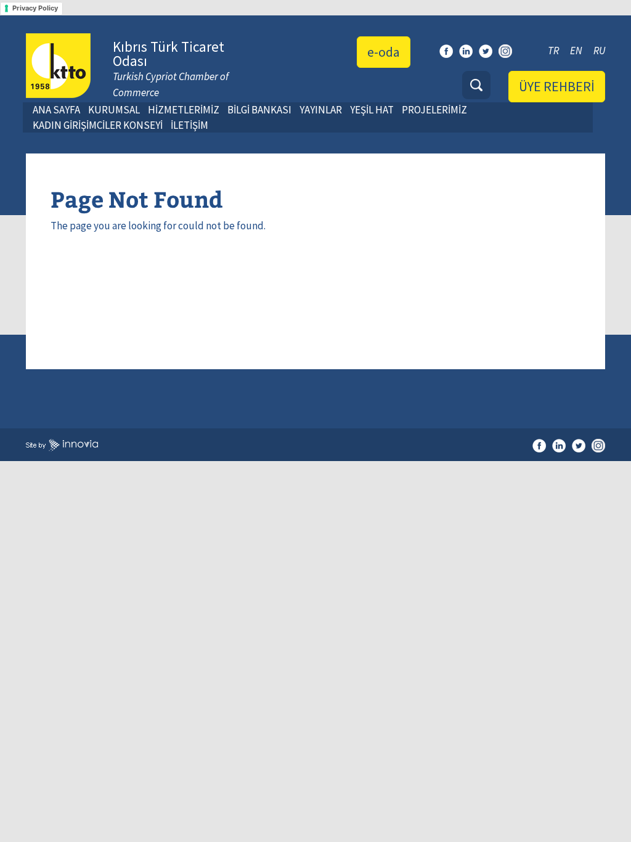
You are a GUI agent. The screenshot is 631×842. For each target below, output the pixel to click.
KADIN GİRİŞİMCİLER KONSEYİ (98, 125)
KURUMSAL (114, 109)
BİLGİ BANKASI (259, 109)
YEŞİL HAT (372, 109)
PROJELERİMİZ (434, 109)
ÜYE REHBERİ (557, 86)
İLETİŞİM (189, 125)
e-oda (383, 51)
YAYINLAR (320, 109)
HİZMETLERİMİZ (183, 109)
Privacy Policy (35, 8)
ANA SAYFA (56, 109)
